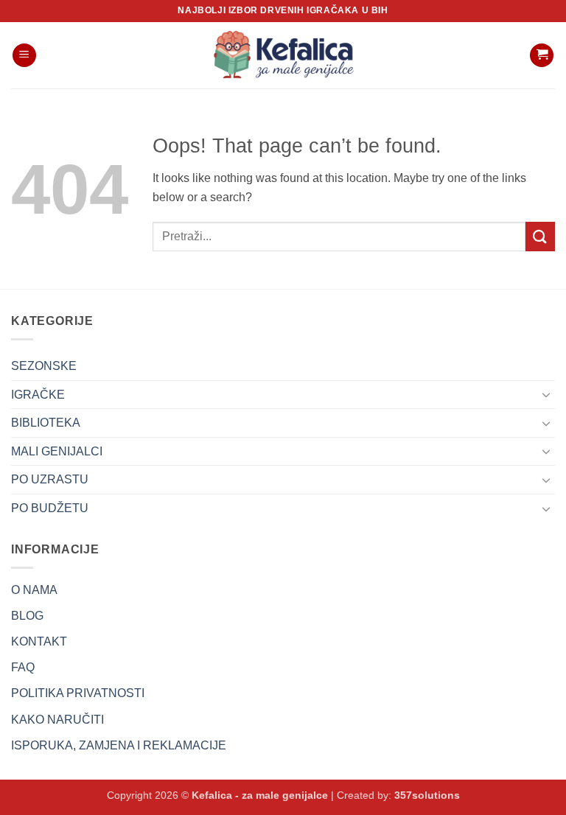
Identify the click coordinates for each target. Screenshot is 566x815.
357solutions (427, 795)
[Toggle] (546, 394)
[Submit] (540, 236)
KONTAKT (39, 641)
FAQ (23, 667)
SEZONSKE (44, 366)
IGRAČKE (38, 394)
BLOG (27, 615)
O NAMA (34, 590)
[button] (24, 55)
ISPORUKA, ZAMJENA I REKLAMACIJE (118, 745)
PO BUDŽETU (49, 508)
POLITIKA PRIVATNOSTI (77, 693)
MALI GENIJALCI (56, 451)
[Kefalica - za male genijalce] (283, 55)
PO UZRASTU (49, 479)
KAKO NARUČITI (57, 719)
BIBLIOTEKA (45, 422)
